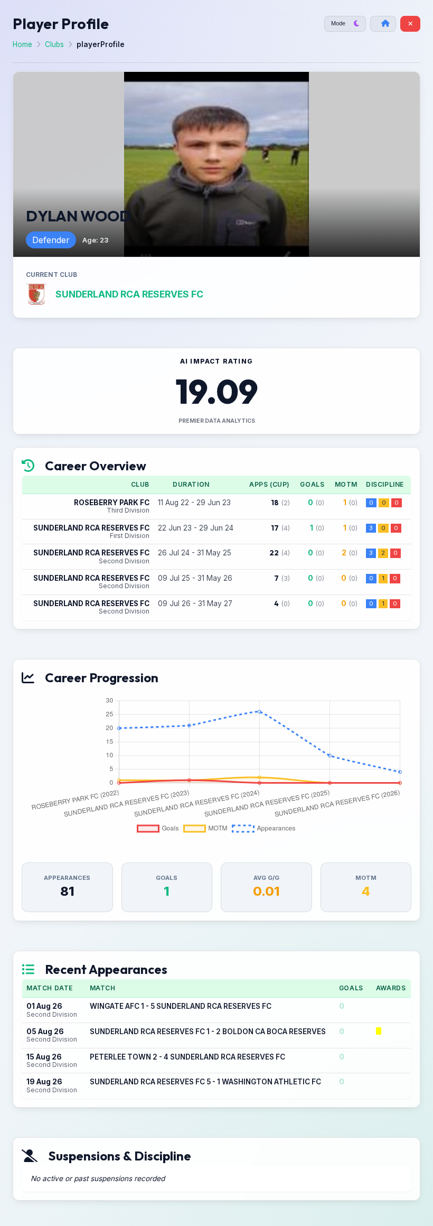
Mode (338, 23)
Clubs (54, 44)
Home (22, 44)
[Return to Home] (383, 24)
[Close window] (410, 24)
